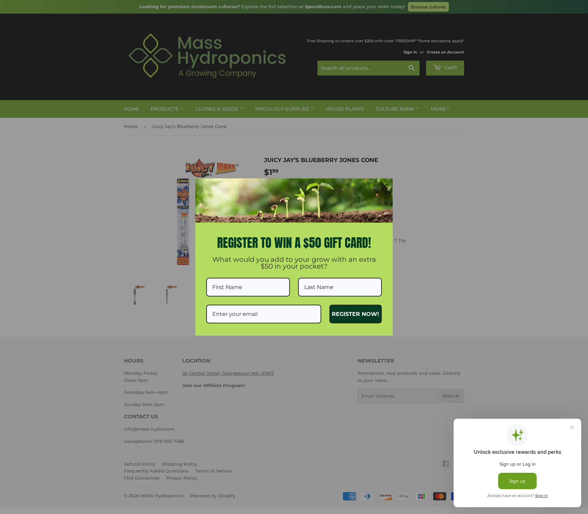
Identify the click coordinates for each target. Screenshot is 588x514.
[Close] (384, 186)
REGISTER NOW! (355, 314)
